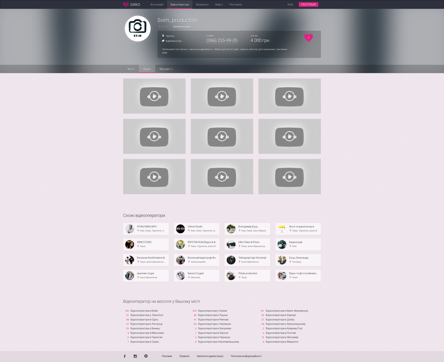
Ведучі (219, 4)
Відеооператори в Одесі (144, 319)
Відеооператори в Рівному (213, 319)
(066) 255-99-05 (221, 40)
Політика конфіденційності (246, 356)
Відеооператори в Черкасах (214, 337)
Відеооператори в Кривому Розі (284, 328)
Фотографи (157, 4)
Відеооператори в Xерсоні (213, 333)
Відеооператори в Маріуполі (282, 341)
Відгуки (166, 69)
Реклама (167, 356)
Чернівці (170, 36)
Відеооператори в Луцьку (213, 315)
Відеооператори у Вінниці (145, 328)
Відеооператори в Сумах (145, 341)
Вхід (290, 4)
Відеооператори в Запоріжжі (214, 328)
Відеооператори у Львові (212, 310)
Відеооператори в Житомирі (282, 337)
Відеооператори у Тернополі (147, 315)
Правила (184, 356)
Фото (131, 69)
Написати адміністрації (210, 356)
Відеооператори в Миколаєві (147, 333)
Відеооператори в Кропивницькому (218, 341)
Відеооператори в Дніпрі (280, 319)
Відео (147, 69)
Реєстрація (308, 4)
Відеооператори (179, 4)
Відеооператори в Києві (144, 310)
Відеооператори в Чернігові (146, 337)
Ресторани (235, 4)
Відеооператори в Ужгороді (147, 324)
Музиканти (202, 4)
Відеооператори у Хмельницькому (286, 324)
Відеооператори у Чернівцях (214, 324)
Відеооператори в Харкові (281, 315)
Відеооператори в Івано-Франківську (287, 310)
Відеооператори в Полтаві (281, 333)
